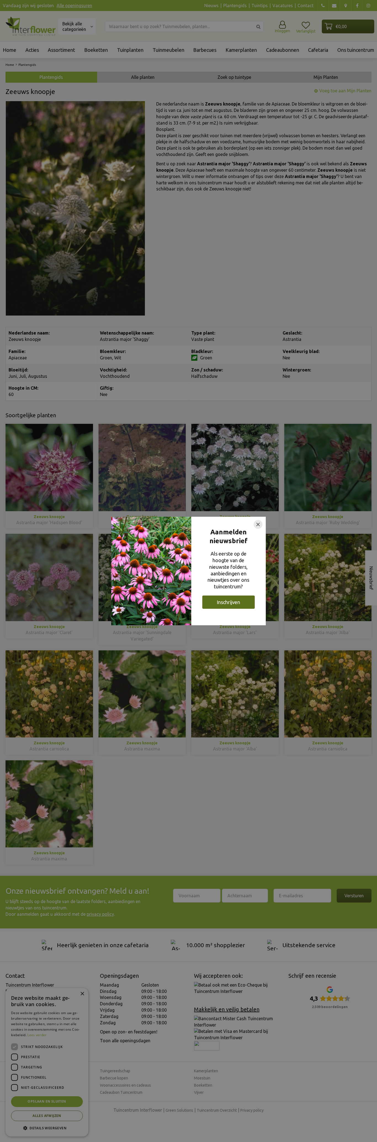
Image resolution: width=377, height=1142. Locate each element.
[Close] (258, 524)
